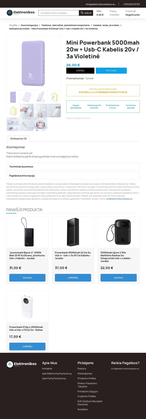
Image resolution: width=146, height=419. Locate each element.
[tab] (18, 139)
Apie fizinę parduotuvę (54, 378)
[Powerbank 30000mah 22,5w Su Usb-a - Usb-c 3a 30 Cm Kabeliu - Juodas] (73, 232)
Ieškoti (88, 12)
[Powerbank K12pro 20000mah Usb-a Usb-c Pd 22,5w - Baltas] (27, 306)
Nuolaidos (83, 409)
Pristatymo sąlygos (88, 391)
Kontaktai (47, 368)
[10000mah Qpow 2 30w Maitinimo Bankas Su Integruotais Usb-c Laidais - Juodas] (119, 232)
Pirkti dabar (111, 70)
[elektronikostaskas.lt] (20, 12)
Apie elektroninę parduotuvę (57, 373)
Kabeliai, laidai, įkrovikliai (106, 25)
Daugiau (27, 277)
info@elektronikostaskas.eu (119, 198)
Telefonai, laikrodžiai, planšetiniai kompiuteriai (65, 25)
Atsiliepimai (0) (18, 138)
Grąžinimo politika (87, 396)
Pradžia (13, 25)
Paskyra (82, 368)
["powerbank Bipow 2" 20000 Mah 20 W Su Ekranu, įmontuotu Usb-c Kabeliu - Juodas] (27, 232)
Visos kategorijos (29, 25)
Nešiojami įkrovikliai (19, 28)
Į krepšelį (80, 70)
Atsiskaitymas (85, 373)
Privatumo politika (87, 378)
